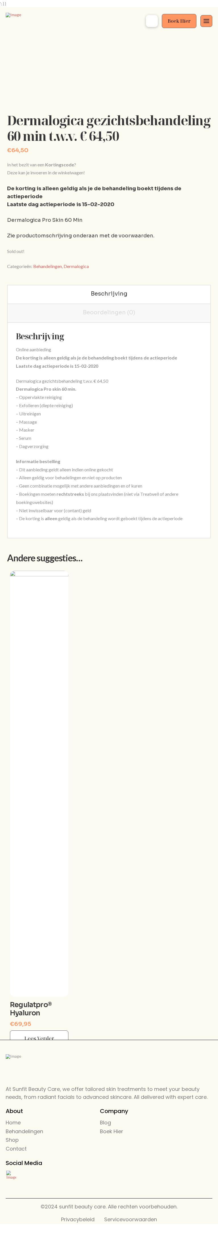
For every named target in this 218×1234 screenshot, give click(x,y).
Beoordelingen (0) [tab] (109, 312)
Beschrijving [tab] (109, 293)
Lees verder (39, 1038)
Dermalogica (76, 266)
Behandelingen (47, 266)
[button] (152, 21)
